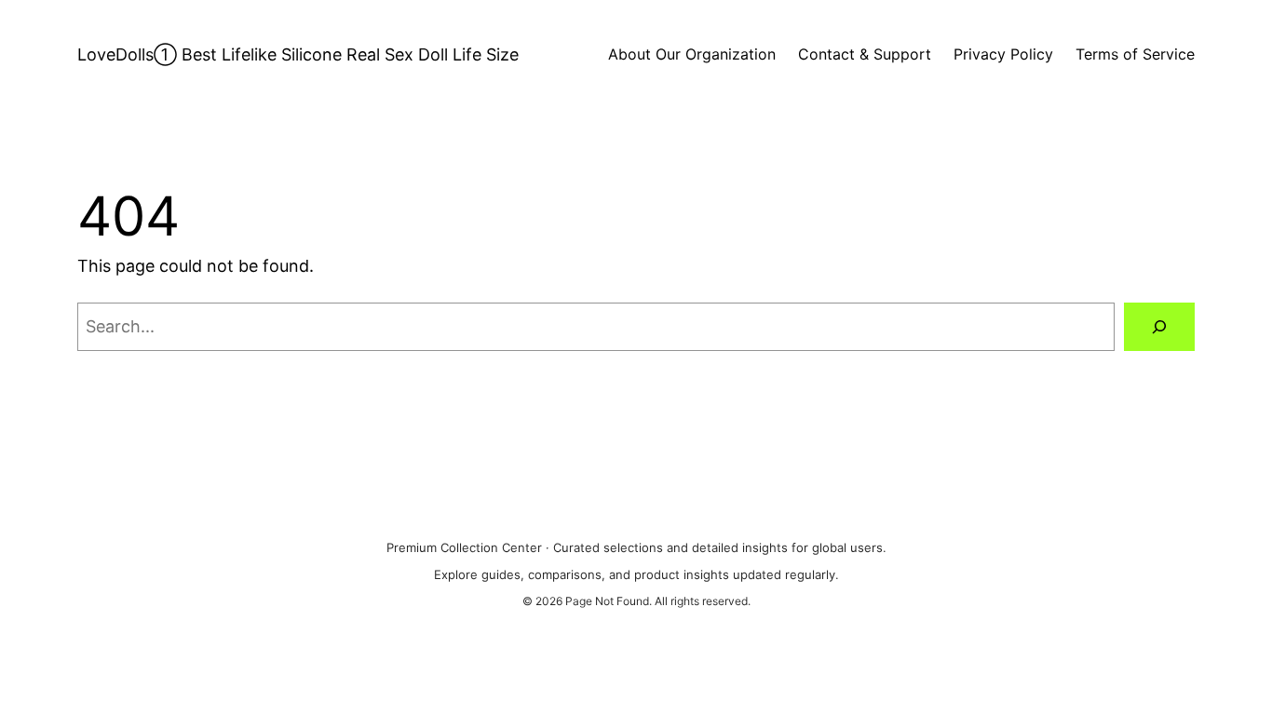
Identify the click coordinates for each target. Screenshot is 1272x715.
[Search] (1159, 327)
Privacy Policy (1003, 54)
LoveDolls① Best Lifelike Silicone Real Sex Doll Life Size (298, 54)
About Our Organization (692, 54)
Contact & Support (864, 54)
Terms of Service (1135, 54)
